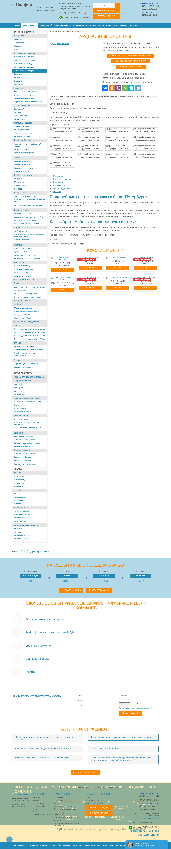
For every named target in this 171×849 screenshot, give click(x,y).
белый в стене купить (23, 214)
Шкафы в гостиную (23, 175)
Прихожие (18, 88)
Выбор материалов (62, 25)
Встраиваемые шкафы (24, 53)
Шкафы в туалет (21, 210)
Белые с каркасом (22, 149)
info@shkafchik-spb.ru (68, 9)
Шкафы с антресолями (24, 193)
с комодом (18, 189)
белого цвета (19, 119)
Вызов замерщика (106, 11)
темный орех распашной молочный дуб (29, 201)
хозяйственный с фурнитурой (26, 224)
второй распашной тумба (25, 220)
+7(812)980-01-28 (150, 6)
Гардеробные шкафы (24, 71)
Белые (17, 78)
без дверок (19, 113)
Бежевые (18, 46)
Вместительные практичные (26, 153)
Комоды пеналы (21, 161)
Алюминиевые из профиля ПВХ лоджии (27, 145)
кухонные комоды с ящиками (27, 196)
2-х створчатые (20, 43)
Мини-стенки (20, 186)
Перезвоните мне (106, 16)
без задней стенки (22, 116)
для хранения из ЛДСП (24, 64)
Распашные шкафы (23, 123)
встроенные (19, 50)
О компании (78, 25)
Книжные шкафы (22, 105)
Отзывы (123, 25)
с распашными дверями (24, 133)
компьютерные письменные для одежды (28, 206)
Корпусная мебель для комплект (28, 102)
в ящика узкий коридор (24, 57)
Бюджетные (19, 84)
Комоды (17, 158)
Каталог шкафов (30, 25)
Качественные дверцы (24, 67)
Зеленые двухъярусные (24, 99)
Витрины (18, 179)
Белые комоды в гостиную (25, 168)
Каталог (17, 25)
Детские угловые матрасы (25, 95)
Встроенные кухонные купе (26, 92)
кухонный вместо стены (24, 60)
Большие (18, 81)
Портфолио (91, 25)
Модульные (19, 182)
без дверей (19, 109)
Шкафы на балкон (22, 140)
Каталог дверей (45, 25)
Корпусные (19, 39)
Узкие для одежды (22, 130)
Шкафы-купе (20, 36)
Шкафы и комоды (21, 172)
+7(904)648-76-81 (150, 9)
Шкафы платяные (21, 127)
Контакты (133, 25)
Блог (115, 25)
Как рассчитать (104, 25)
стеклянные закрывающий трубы (28, 217)
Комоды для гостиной (23, 165)
